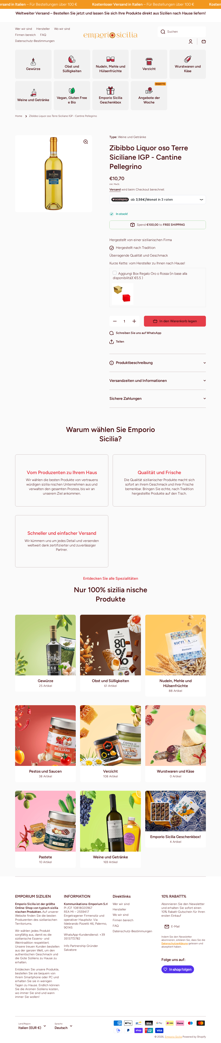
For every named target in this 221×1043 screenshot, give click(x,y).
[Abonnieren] (200, 926)
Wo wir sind (120, 915)
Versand (115, 189)
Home (18, 115)
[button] (116, 342)
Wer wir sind (121, 904)
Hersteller (119, 909)
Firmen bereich (123, 920)
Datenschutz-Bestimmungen (132, 931)
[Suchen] (161, 31)
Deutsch (61, 1028)
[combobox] (182, 31)
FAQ (116, 926)
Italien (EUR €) (29, 1028)
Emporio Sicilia (173, 1036)
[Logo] (110, 35)
